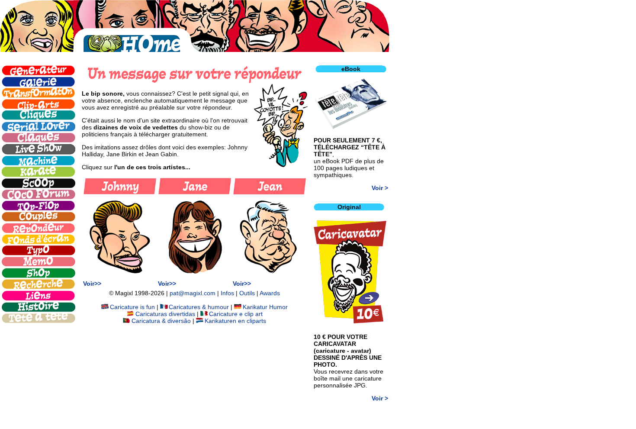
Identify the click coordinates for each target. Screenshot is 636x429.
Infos (227, 293)
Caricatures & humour (199, 306)
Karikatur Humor (265, 306)
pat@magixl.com (192, 293)
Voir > (380, 187)
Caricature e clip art (236, 313)
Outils (247, 293)
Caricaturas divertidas (165, 313)
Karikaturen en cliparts (235, 320)
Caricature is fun (132, 306)
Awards (270, 293)
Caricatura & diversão (161, 320)
